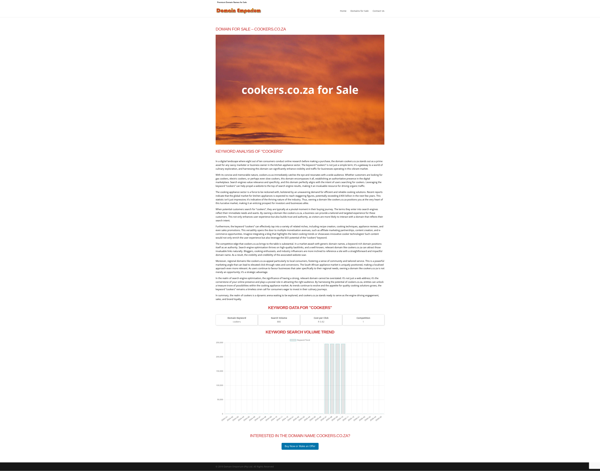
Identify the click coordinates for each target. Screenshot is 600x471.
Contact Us (378, 11)
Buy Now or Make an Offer (300, 446)
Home (343, 11)
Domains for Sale (359, 11)
